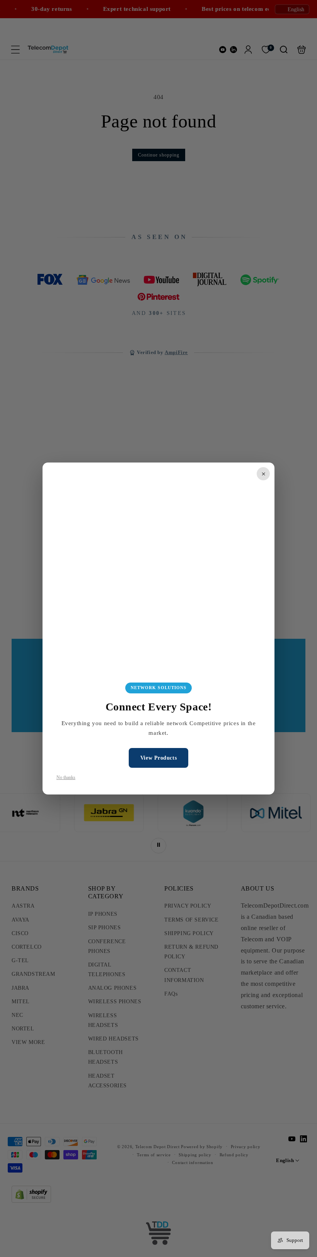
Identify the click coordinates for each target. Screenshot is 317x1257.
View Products (158, 758)
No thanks (65, 777)
